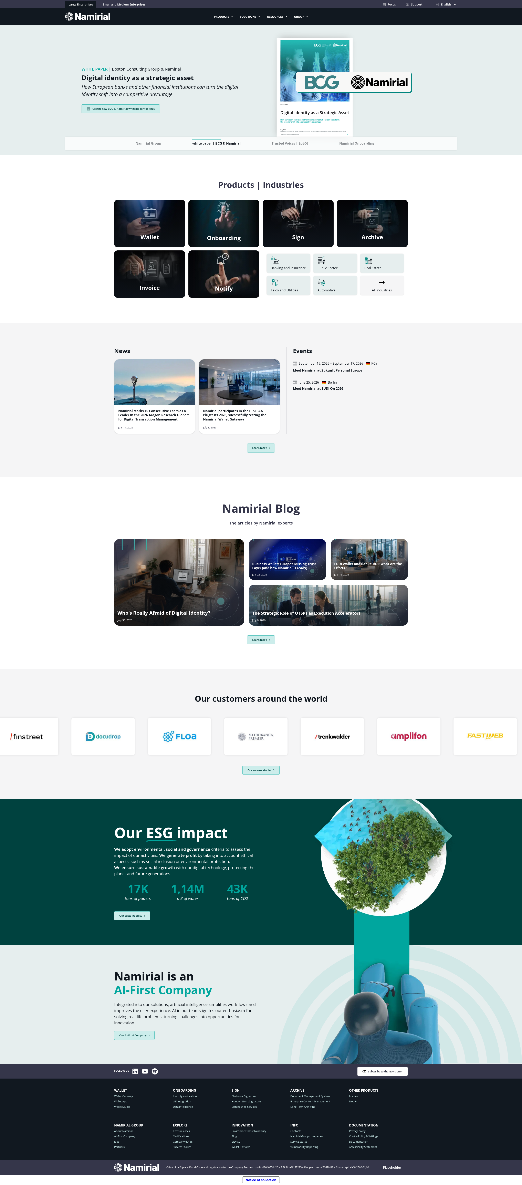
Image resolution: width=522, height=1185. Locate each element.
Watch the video (102, 105)
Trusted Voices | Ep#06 (290, 143)
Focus (392, 4)
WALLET (120, 1090)
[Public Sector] (335, 263)
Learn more (259, 448)
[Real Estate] (382, 263)
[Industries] (382, 285)
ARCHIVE (297, 1090)
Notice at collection (261, 1180)
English (399, 1167)
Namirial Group (148, 143)
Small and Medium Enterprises (124, 4)
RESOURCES (275, 17)
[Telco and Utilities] (288, 285)
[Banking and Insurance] (288, 263)
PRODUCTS (221, 17)
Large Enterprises (81, 4)
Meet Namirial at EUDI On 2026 (318, 389)
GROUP (299, 17)
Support (416, 4)
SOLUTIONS (248, 17)
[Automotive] (335, 285)
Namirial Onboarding (356, 143)
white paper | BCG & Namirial (216, 143)
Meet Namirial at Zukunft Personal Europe (327, 370)
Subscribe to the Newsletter (385, 1071)
